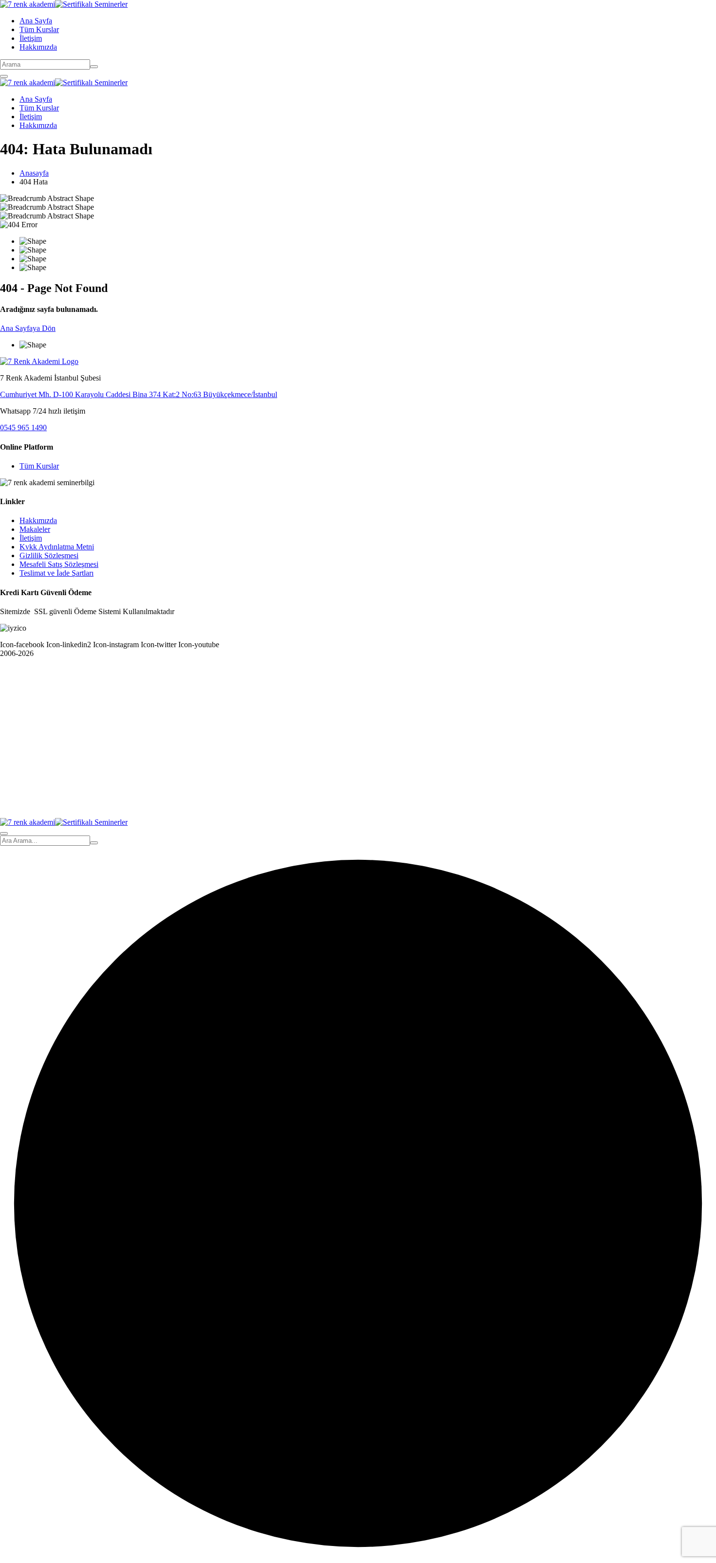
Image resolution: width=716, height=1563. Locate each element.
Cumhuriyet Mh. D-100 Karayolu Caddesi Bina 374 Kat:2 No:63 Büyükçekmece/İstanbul (138, 394)
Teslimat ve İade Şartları (56, 573)
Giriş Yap (100, 804)
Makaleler (34, 529)
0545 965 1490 (23, 427)
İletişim (30, 38)
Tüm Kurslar (39, 29)
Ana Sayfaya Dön (28, 328)
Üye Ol (73, 804)
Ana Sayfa (35, 21)
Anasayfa (34, 173)
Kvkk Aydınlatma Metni (56, 547)
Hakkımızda (38, 47)
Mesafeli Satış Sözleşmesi (58, 564)
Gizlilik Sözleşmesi (48, 555)
